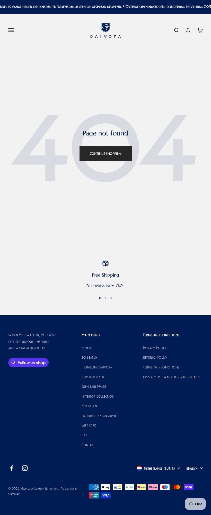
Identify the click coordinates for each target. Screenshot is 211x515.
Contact (88, 445)
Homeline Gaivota (97, 367)
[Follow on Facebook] (11, 468)
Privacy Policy (154, 348)
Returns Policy (155, 357)
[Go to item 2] (105, 298)
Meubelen (89, 406)
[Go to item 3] (111, 298)
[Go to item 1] (100, 298)
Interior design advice (100, 416)
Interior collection (98, 396)
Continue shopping (105, 153)
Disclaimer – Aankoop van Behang (171, 377)
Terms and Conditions (161, 367)
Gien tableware (94, 386)
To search (90, 357)
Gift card (89, 425)
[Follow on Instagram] (24, 468)
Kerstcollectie (93, 377)
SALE (85, 435)
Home (86, 348)
